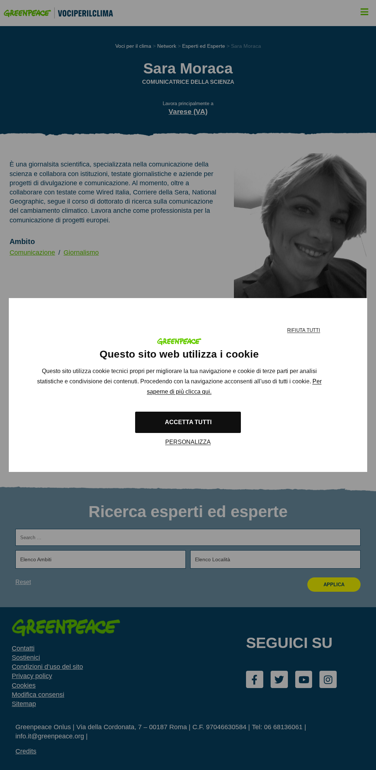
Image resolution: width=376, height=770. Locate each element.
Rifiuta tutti (303, 330)
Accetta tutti (188, 422)
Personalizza (188, 442)
